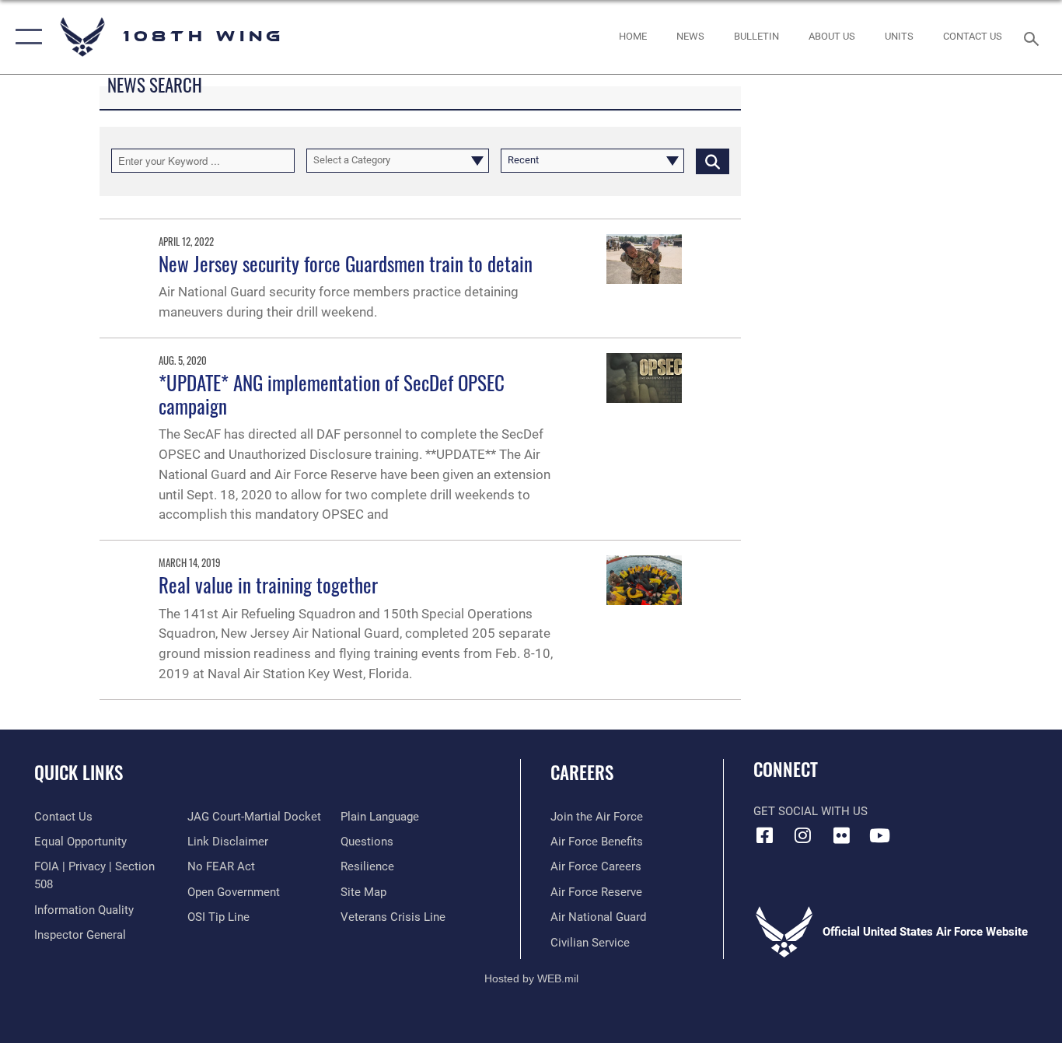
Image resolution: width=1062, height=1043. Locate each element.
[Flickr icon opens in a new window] (841, 835)
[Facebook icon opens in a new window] (765, 835)
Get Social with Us (810, 811)
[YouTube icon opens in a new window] (879, 835)
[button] (25, 37)
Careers (581, 772)
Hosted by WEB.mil (531, 978)
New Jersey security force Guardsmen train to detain (346, 263)
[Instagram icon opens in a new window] (803, 835)
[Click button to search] (712, 160)
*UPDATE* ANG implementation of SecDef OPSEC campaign (332, 394)
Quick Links (78, 772)
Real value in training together (268, 584)
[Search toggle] (1034, 37)
